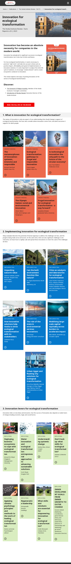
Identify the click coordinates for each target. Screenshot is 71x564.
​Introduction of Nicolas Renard (16, 93)
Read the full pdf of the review (19, 105)
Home (5, 9)
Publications (12, 9)
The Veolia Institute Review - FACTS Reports (30, 9)
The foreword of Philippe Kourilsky (17, 88)
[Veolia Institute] (10, 3)
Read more (13, 154)
